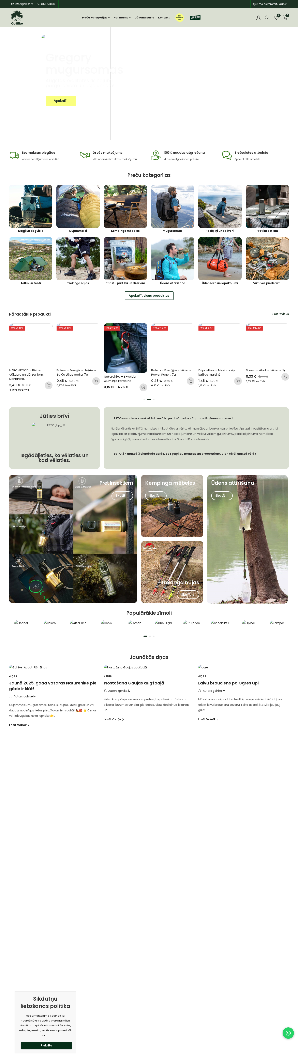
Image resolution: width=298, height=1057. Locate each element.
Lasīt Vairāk (18, 725)
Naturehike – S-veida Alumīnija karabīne (73, 378)
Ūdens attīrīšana (172, 283)
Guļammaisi (78, 231)
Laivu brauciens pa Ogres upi (228, 683)
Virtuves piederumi (267, 283)
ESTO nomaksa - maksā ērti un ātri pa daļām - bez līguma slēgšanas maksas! (173, 418)
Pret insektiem (267, 231)
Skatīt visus (280, 314)
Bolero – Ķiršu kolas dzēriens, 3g (260, 372)
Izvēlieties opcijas (96, 387)
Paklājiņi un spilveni (220, 231)
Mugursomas (172, 231)
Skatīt (121, 495)
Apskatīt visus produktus (149, 295)
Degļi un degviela (31, 231)
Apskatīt (61, 101)
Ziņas (13, 676)
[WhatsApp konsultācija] (288, 1033)
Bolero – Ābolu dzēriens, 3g (218, 370)
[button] (144, 399)
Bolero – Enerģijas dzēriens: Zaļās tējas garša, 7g (29, 372)
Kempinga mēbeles (125, 231)
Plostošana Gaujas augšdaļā (134, 683)
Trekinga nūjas (78, 283)
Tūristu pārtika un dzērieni (125, 283)
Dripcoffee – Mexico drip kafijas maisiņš (169, 372)
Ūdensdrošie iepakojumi (220, 283)
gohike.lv (30, 696)
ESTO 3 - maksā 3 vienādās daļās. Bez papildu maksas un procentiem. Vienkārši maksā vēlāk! (185, 454)
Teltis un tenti (30, 283)
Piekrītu (46, 1045)
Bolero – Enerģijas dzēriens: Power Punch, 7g (124, 372)
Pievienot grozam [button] (49, 381)
